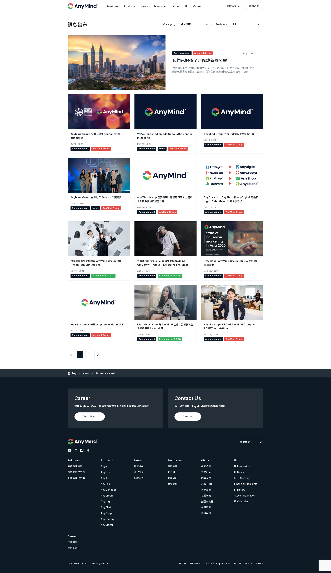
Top (74, 373)
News (86, 373)
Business (221, 24)
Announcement (105, 373)
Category (169, 24)
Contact (188, 416)
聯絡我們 (254, 6)
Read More (90, 416)
